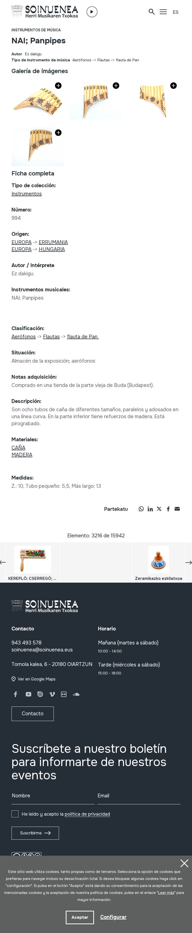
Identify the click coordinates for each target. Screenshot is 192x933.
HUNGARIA (52, 249)
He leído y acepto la (66, 814)
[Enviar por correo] (177, 509)
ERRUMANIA (53, 242)
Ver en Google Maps (37, 679)
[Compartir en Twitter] (159, 509)
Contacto (33, 714)
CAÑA (18, 448)
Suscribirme (31, 833)
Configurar (113, 917)
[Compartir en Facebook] (168, 509)
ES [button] (175, 12)
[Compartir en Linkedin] (150, 509)
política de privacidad (87, 814)
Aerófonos (81, 60)
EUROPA (22, 242)
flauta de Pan (128, 60)
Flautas (103, 60)
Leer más (166, 892)
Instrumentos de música (36, 30)
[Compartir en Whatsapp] (141, 509)
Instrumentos (27, 194)
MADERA (22, 455)
